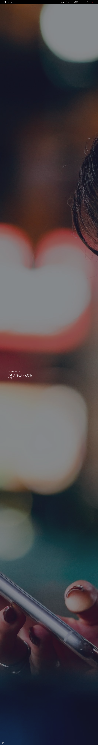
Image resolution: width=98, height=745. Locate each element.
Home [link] (62, 2)
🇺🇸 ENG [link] (94, 2)
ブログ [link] (88, 2)
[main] (21, 374)
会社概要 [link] (76, 2)
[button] (49, 742)
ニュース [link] (82, 2)
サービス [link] (68, 2)
